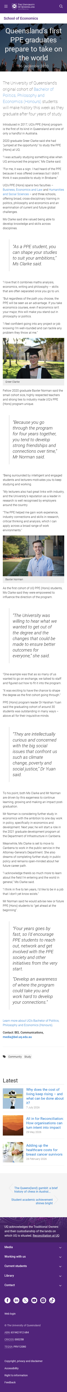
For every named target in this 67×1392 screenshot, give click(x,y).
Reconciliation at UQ (46, 1235)
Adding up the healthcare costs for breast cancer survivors (44, 1149)
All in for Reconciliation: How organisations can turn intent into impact (45, 1123)
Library (9, 1275)
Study (27, 1056)
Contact (9, 1285)
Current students (15, 1266)
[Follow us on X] (25, 1300)
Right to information (16, 1375)
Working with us (15, 1256)
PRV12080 (20, 1346)
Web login (10, 1313)
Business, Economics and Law (22, 189)
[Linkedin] (16, 1300)
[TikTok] (52, 1300)
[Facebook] (7, 1300)
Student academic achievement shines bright (32, 1201)
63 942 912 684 (20, 1332)
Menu (6, 6)
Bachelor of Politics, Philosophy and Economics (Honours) (28, 95)
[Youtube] (34, 1300)
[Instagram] (43, 1300)
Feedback (10, 1382)
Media (8, 1247)
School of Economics (21, 18)
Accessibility (11, 1368)
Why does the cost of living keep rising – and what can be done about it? (45, 1096)
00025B (19, 1339)
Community (15, 1056)
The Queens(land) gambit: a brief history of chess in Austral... (36, 1189)
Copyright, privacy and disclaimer (23, 1361)
